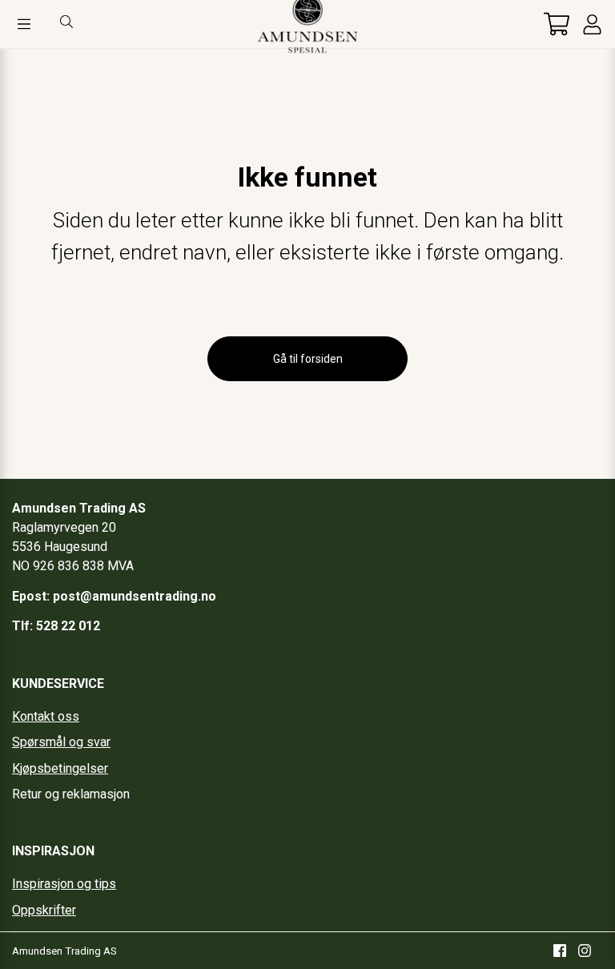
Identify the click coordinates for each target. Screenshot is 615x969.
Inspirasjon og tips (64, 883)
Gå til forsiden (308, 358)
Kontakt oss (45, 716)
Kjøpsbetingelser (60, 768)
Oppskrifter (44, 910)
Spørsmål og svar (61, 742)
